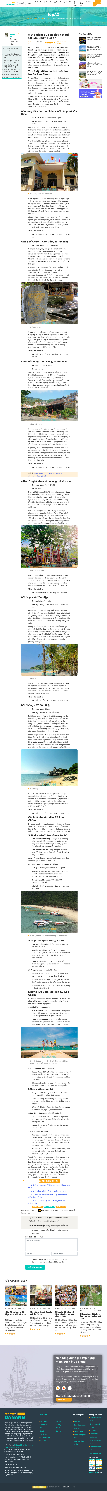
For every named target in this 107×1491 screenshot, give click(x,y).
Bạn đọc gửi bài (95, 1453)
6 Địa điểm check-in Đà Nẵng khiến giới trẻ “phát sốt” (15, 1314)
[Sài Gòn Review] (92, 1460)
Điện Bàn (59, 1428)
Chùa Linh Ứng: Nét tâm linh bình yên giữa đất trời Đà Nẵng (94, 56)
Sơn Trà (42, 1431)
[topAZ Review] (92, 1467)
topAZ (35, 18)
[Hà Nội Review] (99, 1460)
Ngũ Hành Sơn (45, 1437)
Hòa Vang (43, 1440)
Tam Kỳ (58, 1425)
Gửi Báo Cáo (78, 1431)
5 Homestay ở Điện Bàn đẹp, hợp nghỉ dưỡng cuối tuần (90, 1316)
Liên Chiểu (43, 1425)
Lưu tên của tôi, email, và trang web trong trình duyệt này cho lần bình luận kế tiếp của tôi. (49, 1260)
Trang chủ (29, 18)
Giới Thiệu (77, 1422)
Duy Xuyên (59, 1431)
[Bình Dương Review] (99, 1462)
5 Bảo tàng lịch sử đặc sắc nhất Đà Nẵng (41, 1313)
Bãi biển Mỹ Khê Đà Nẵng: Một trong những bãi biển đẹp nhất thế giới (94, 48)
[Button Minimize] (6, 49)
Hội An (58, 1422)
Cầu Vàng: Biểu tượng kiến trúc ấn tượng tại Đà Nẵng (94, 64)
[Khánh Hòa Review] (99, 1467)
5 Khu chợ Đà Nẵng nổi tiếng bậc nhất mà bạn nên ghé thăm (65, 1314)
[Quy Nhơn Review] (92, 1462)
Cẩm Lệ (42, 1428)
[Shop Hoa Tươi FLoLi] (90, 84)
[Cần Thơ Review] (92, 1465)
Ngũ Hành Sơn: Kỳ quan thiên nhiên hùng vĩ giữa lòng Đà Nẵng (94, 73)
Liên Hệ (77, 1428)
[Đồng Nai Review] (99, 1465)
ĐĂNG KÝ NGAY (64, 1400)
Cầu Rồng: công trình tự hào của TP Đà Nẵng (94, 38)
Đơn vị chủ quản (79, 1425)
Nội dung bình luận (34, 1237)
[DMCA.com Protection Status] (39, 1487)
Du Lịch (48, 18)
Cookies (93, 1430)
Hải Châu (43, 1422)
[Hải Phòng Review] (92, 1470)
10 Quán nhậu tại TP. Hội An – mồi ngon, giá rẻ (48, 1191)
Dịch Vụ (41, 18)
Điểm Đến (43, 1415)
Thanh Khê (43, 1434)
